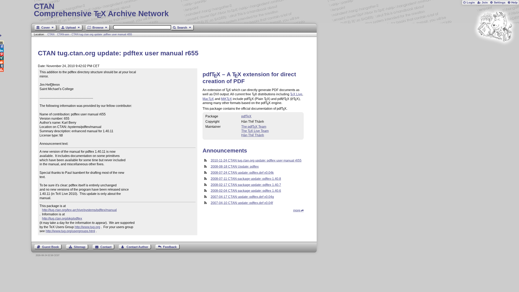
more (296, 210)
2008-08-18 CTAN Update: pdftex (235, 166)
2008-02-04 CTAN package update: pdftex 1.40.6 (246, 190)
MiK (226, 99)
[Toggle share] (1, 36)
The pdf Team (253, 126)
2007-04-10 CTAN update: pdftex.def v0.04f (242, 203)
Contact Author (137, 247)
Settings (499, 2)
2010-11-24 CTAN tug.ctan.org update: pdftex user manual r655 (256, 160)
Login (471, 2)
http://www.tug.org (87, 227)
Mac (208, 99)
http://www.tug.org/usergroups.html (70, 231)
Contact (106, 247)
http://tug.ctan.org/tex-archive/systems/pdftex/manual (79, 210)
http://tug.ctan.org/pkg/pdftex (62, 218)
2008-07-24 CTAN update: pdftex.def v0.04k (242, 172)
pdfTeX (246, 116)
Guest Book (50, 247)
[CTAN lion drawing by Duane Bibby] (494, 49)
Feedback (170, 247)
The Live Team (255, 131)
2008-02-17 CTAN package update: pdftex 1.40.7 (246, 185)
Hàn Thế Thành (252, 135)
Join (485, 2)
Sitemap (79, 247)
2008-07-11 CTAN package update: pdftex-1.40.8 (246, 178)
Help (514, 2)
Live (296, 94)
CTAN (50, 34)
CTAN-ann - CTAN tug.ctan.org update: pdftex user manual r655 (94, 34)
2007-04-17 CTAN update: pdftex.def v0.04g (242, 197)
